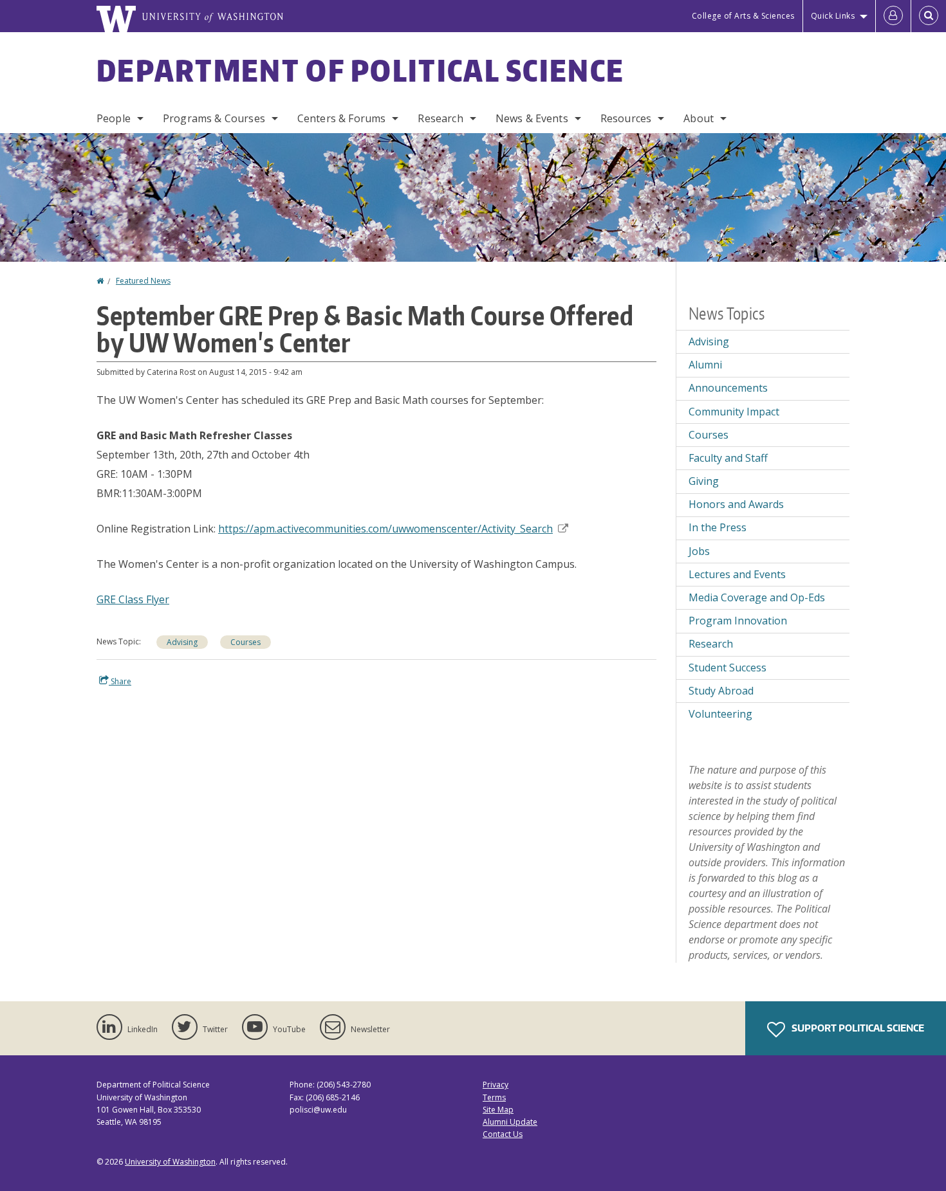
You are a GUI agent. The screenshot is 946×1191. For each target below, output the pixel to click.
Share (120, 681)
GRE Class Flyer (133, 599)
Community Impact (734, 412)
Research (440, 118)
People (114, 118)
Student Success (727, 667)
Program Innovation (738, 621)
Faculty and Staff (728, 458)
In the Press (718, 527)
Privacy (495, 1084)
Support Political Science (857, 1028)
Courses (245, 642)
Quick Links (833, 15)
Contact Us (503, 1134)
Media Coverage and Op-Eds (757, 597)
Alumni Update (510, 1121)
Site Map (498, 1109)
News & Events (532, 118)
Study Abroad (721, 691)
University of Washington (170, 1161)
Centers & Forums (341, 118)
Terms (494, 1097)
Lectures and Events (737, 574)
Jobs (699, 551)
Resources (625, 118)
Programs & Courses (214, 118)
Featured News (143, 280)
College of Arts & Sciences (743, 15)
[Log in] (893, 16)
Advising (182, 642)
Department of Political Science (360, 70)
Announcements (728, 388)
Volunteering (720, 714)
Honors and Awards (736, 504)
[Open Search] (928, 16)
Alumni (705, 365)
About (698, 118)
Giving (704, 481)
